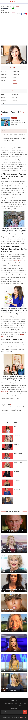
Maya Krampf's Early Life (9, 143)
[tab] (14, 131)
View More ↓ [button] (14, 86)
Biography (11, 703)
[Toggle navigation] (2, 1)
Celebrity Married (6, 413)
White (14, 80)
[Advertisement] (14, 30)
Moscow (15, 83)
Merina (4, 551)
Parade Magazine (18, 260)
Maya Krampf (5, 410)
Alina (4, 531)
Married (7, 703)
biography (8, 6)
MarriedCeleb (14, 2)
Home (3, 703)
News (25, 703)
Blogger (13, 410)
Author (19, 410)
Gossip (16, 703)
